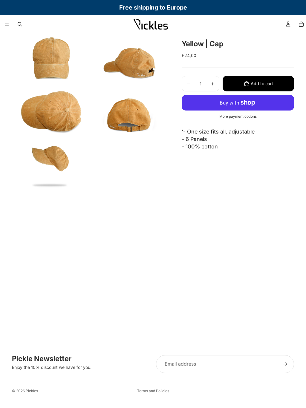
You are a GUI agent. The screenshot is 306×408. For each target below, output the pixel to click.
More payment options (238, 116)
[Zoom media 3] (50, 111)
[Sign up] (285, 364)
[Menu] (7, 24)
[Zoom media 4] (128, 111)
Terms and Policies (153, 391)
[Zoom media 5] (50, 164)
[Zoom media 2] (128, 59)
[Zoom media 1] (50, 59)
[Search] (19, 24)
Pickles (32, 391)
